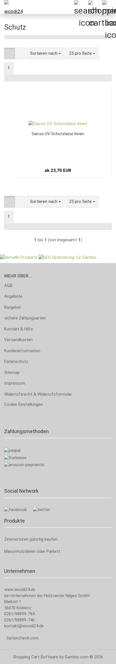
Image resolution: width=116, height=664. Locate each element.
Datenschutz (16, 361)
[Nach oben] (100, 655)
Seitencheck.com (22, 638)
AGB (8, 285)
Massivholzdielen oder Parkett (32, 551)
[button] (9, 53)
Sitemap (12, 372)
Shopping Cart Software (35, 656)
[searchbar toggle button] (81, 7)
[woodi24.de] (11, 7)
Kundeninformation (22, 350)
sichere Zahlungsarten (25, 318)
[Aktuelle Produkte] (18, 257)
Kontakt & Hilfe (18, 329)
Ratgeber (12, 307)
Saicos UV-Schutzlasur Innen (58, 134)
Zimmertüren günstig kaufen (30, 539)
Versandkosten (18, 339)
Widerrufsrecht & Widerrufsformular (38, 394)
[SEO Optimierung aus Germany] (68, 257)
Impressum (14, 383)
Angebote (13, 296)
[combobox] (45, 53)
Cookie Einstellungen (23, 404)
